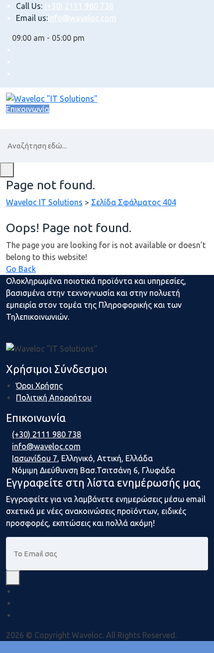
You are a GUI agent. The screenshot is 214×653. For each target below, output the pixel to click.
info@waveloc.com (82, 17)
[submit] (13, 577)
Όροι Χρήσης (39, 385)
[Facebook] (19, 591)
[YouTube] (19, 615)
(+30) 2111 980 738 (78, 5)
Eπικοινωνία (27, 109)
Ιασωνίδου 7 (34, 458)
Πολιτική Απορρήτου (54, 397)
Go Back (21, 268)
